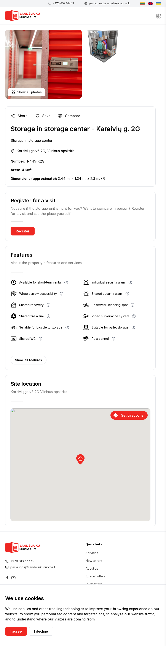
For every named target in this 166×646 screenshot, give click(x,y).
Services (92, 553)
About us (92, 568)
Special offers (95, 576)
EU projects (94, 584)
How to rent (94, 560)
